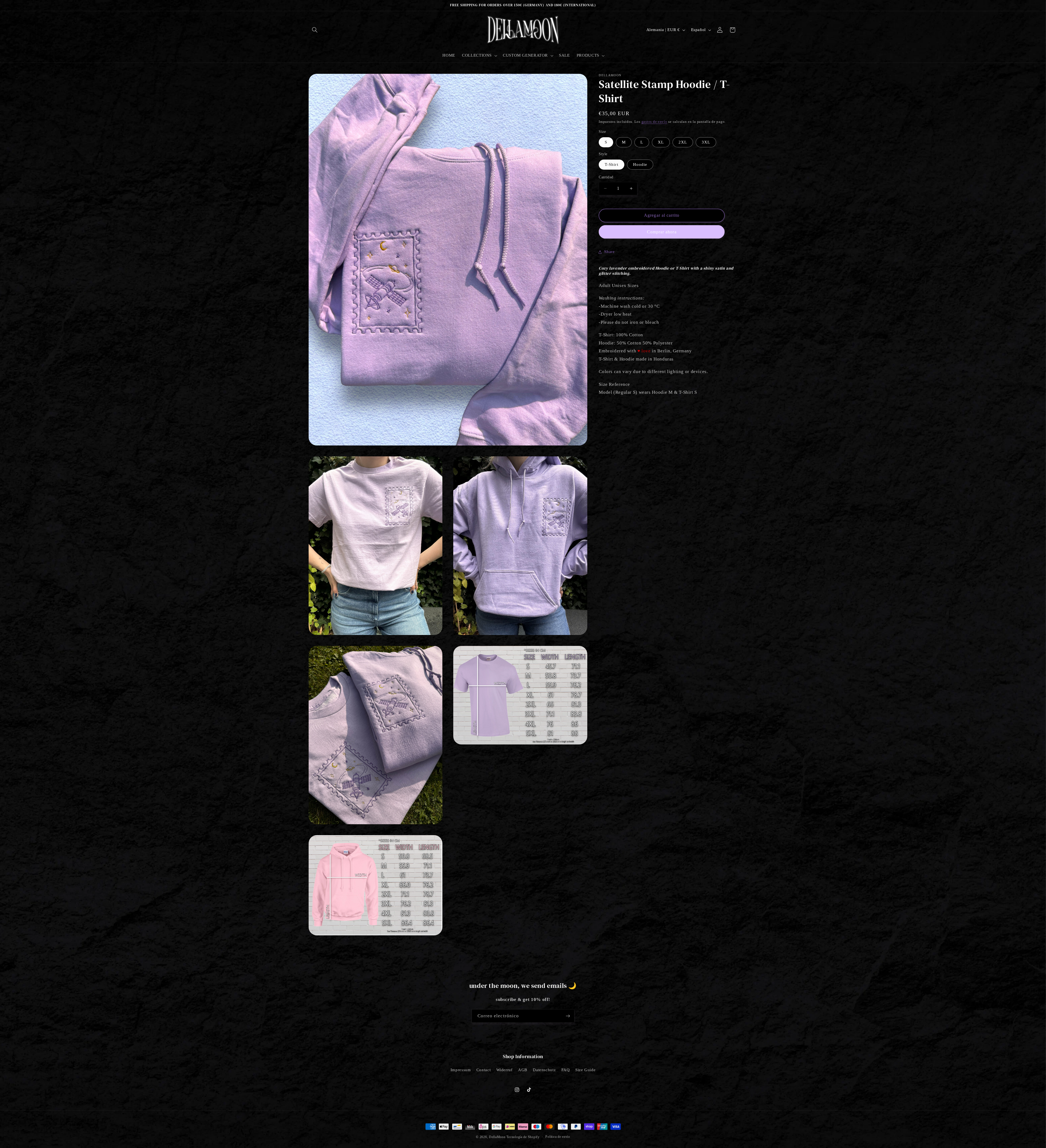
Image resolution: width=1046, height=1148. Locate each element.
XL (661, 142)
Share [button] (609, 251)
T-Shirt (611, 164)
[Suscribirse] (568, 1015)
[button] (315, 30)
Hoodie (640, 164)
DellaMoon (497, 1136)
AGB (522, 1070)
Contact (483, 1070)
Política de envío (557, 1136)
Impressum (461, 1070)
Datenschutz (544, 1070)
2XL (683, 142)
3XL (706, 142)
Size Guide (585, 1070)
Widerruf (504, 1070)
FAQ (565, 1070)
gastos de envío (654, 122)
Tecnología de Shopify (522, 1136)
